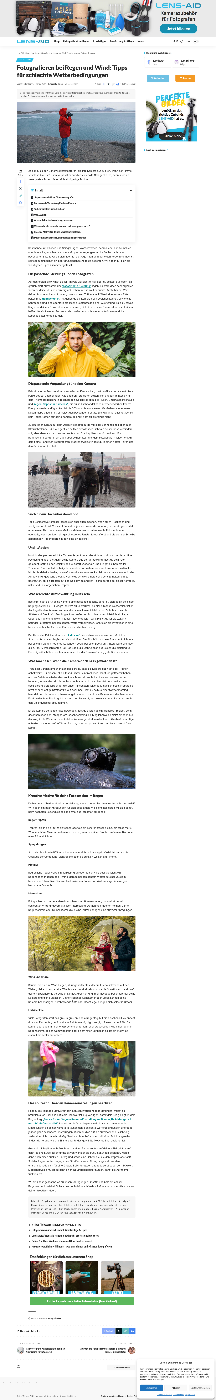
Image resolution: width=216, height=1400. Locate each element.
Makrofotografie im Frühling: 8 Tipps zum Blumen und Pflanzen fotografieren (72, 1246)
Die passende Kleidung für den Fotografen (54, 197)
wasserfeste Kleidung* (76, 286)
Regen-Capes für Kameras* (51, 404)
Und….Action (40, 214)
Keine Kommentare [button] (123, 1367)
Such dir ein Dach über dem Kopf (49, 209)
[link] (171, 115)
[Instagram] (177, 41)
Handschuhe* (50, 298)
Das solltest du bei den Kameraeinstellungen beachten (60, 237)
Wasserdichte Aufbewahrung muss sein (53, 220)
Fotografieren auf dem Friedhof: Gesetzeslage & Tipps (59, 1230)
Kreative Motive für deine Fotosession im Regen (57, 231)
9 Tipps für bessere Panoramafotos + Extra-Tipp (56, 1224)
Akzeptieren (151, 1387)
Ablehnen (176, 1387)
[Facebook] (174, 41)
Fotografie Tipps (55, 83)
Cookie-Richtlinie (164, 1395)
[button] (181, 41)
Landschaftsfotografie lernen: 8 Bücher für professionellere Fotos (65, 1235)
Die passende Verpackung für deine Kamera (55, 203)
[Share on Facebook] (104, 84)
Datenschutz (178, 1395)
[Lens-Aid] (33, 41)
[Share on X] (108, 84)
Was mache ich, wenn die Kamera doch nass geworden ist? (62, 226)
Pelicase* (74, 635)
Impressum (190, 1395)
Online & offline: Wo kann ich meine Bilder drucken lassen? (62, 1241)
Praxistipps (25, 60)
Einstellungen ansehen (200, 1387)
